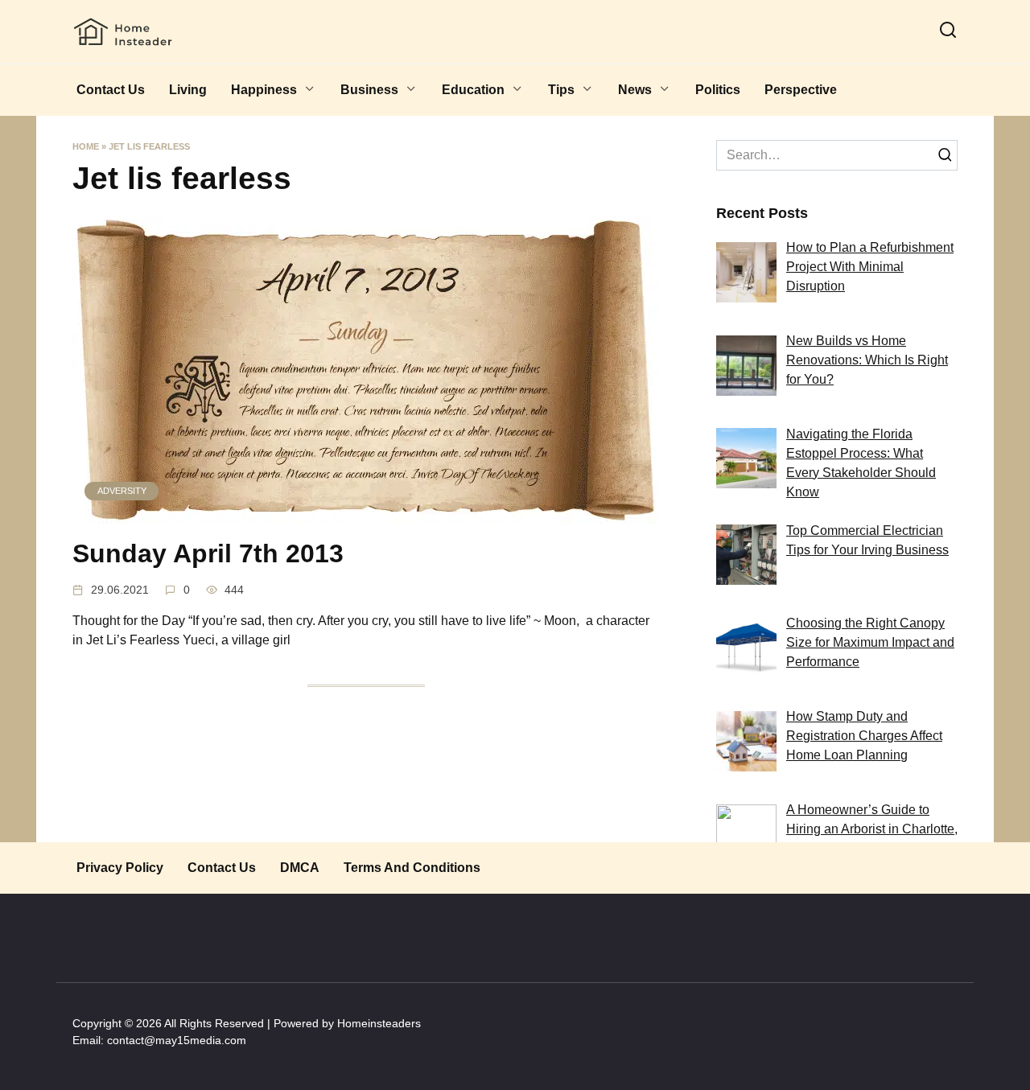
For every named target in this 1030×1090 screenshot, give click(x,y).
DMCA (299, 867)
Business (369, 90)
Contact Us (110, 90)
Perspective (800, 90)
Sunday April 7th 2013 (208, 554)
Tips (561, 90)
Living (188, 90)
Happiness (264, 90)
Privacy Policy (119, 867)
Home (85, 146)
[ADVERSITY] (366, 513)
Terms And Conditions (412, 867)
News (635, 90)
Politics (717, 90)
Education (473, 90)
